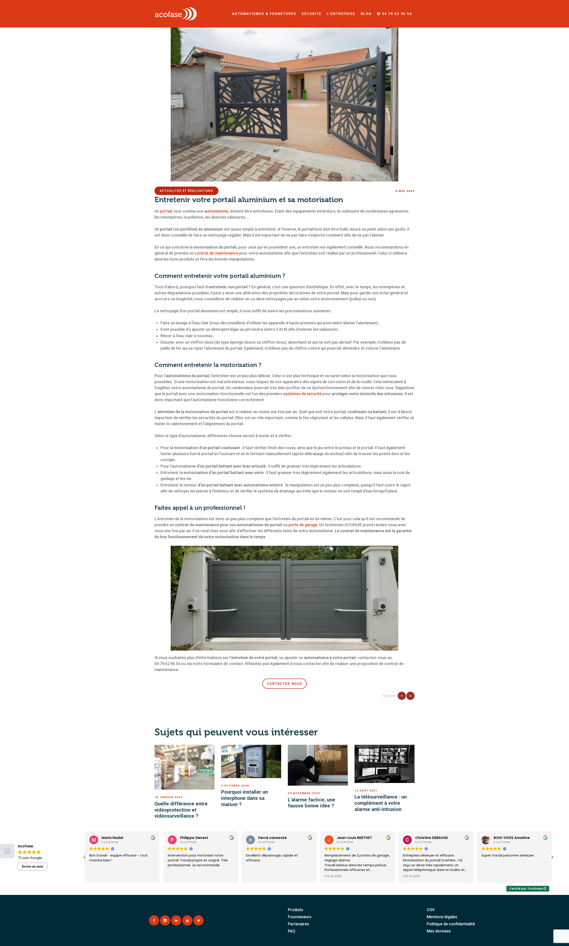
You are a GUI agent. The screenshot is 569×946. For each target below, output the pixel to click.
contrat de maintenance (216, 253)
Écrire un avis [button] (32, 866)
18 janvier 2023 (168, 797)
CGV (431, 909)
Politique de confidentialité (451, 924)
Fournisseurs (299, 916)
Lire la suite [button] (254, 876)
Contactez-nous (284, 683)
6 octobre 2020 (235, 785)
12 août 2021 (366, 790)
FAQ (291, 931)
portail (166, 211)
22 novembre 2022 (304, 793)
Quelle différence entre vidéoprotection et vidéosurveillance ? (181, 810)
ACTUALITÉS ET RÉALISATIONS (186, 190)
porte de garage (303, 524)
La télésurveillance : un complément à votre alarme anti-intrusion (381, 803)
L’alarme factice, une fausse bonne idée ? (311, 803)
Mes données (439, 931)
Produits (295, 909)
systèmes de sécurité (302, 393)
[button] (85, 857)
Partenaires (298, 924)
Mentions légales (442, 916)
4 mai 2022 (405, 191)
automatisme (216, 211)
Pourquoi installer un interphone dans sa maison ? (244, 798)
